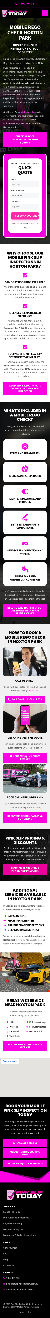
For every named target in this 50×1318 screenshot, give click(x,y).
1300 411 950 (33, 690)
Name (14, 179)
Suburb (14, 202)
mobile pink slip (27, 112)
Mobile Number (18, 190)
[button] (45, 13)
